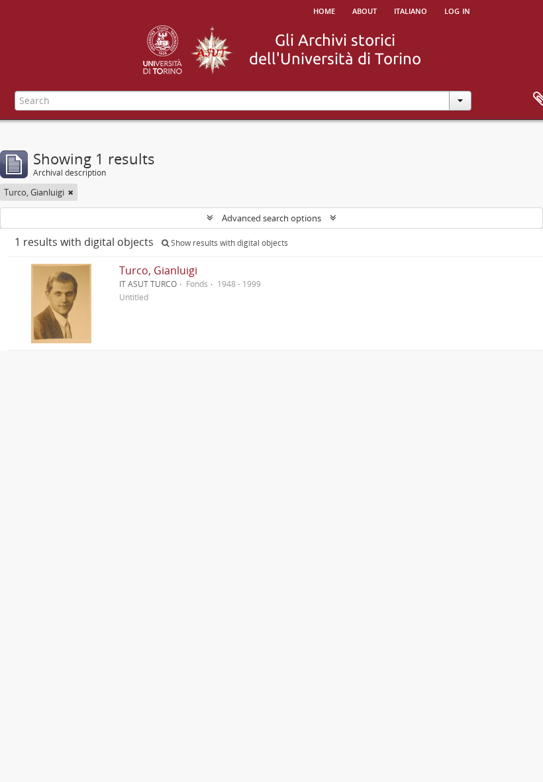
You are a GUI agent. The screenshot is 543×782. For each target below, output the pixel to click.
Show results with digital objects (228, 243)
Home (324, 10)
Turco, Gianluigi (158, 270)
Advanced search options (271, 218)
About (364, 10)
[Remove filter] (71, 192)
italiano (410, 10)
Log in (457, 10)
